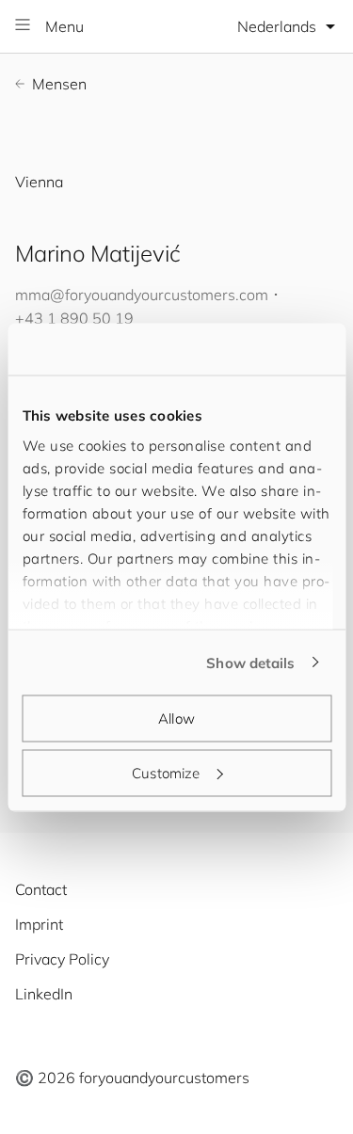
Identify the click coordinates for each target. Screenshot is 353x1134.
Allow (176, 718)
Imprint (39, 924)
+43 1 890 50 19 (74, 318)
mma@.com (141, 294)
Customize (166, 772)
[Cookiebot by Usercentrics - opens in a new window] (251, 349)
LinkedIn (43, 993)
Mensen (59, 83)
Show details (250, 662)
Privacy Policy (62, 959)
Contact (41, 889)
